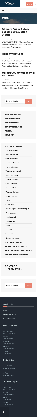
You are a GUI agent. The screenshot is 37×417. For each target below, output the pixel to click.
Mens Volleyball (12, 167)
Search (29, 101)
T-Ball (8, 200)
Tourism (8, 131)
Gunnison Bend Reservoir (16, 254)
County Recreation (13, 127)
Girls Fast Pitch (11, 184)
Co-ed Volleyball (12, 163)
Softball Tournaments (14, 234)
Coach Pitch (10, 204)
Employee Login (9, 315)
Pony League (11, 213)
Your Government (13, 115)
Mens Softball (11, 188)
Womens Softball (12, 192)
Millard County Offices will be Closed (18, 74)
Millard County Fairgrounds (18, 250)
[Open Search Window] (34, 10)
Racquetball (10, 221)
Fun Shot (9, 229)
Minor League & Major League (17, 209)
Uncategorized (17, 39)
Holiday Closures (12, 53)
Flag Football (11, 217)
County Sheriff (12, 123)
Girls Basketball (12, 158)
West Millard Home (13, 146)
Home (5, 311)
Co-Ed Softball (11, 196)
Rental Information (13, 238)
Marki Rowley (28, 39)
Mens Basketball (12, 150)
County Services (12, 119)
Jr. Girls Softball (12, 179)
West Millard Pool (13, 242)
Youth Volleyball (12, 175)
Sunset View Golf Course (16, 246)
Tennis (8, 225)
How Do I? (9, 135)
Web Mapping (9, 319)
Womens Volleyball (13, 171)
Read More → (16, 47)
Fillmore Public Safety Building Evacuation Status (15, 32)
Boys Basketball (12, 154)
